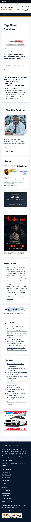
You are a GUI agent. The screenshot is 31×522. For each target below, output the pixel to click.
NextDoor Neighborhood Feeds (16, 346)
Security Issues (6, 480)
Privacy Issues (6, 498)
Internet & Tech (6, 472)
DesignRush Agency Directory (16, 329)
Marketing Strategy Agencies (16, 348)
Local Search (6, 493)
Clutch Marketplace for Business (17, 333)
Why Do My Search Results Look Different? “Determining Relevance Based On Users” (14, 56)
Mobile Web (5, 495)
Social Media (6, 478)
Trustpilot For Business (14, 339)
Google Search (6, 475)
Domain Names (6, 469)
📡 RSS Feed (12, 511)
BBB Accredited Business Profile (17, 331)
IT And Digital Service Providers (17, 350)
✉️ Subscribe (21, 511)
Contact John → (8, 151)
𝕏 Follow (5, 511)
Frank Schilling (21, 275)
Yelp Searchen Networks (14, 343)
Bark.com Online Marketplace (16, 341)
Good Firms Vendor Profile (15, 327)
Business (4, 487)
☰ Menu (4, 1)
